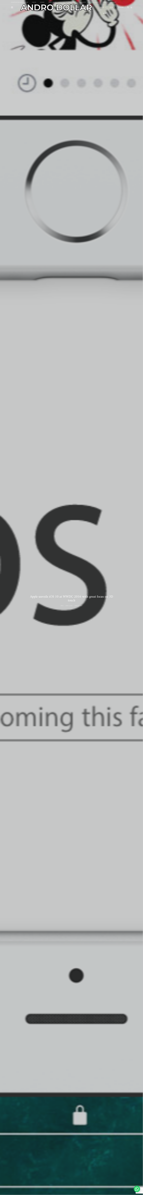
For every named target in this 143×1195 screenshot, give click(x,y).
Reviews (121, 7)
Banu (62, 605)
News (104, 13)
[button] (131, 7)
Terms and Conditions (109, 2)
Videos (102, 7)
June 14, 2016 (69, 605)
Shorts (112, 7)
